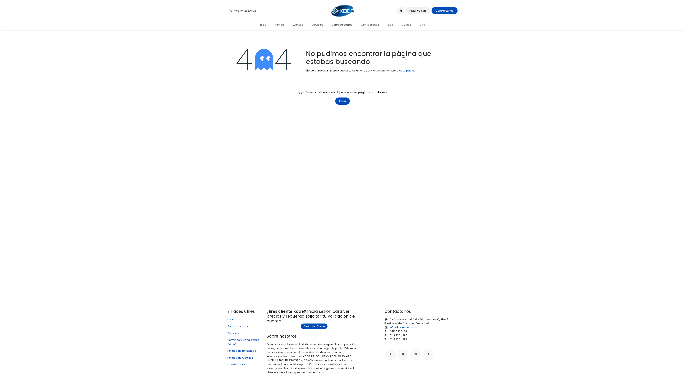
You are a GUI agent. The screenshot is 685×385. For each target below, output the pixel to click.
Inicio (342, 101)
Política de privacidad (241, 351)
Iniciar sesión (417, 10)
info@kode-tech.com (404, 327)
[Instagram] (415, 354)
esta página (407, 70)
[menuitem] (263, 24)
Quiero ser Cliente (314, 326)
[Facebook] (390, 354)
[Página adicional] (403, 354)
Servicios (233, 333)
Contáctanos (444, 10)
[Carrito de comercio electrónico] (400, 10)
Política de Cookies (240, 358)
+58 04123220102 (245, 10)
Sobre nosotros (237, 326)
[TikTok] (428, 354)
